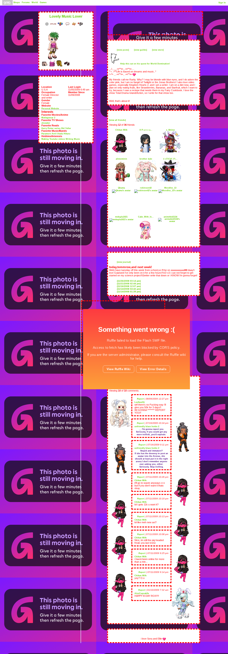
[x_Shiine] (170, 152)
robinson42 (146, 188)
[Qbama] (121, 190)
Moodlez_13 (170, 188)
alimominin (121, 159)
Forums (26, 2)
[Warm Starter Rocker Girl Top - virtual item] (52, 66)
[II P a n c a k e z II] (146, 152)
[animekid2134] (170, 221)
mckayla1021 (121, 217)
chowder (45, 123)
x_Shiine (170, 130)
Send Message (68, 23)
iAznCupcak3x (141, 593)
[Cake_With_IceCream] (146, 239)
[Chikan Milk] (121, 152)
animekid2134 (170, 217)
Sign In (222, 3)
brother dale (146, 159)
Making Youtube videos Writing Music (60, 139)
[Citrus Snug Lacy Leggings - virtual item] (59, 66)
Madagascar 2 (48, 118)
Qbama (121, 188)
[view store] (158, 50)
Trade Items (74, 23)
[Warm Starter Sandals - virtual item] (66, 66)
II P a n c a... (146, 130)
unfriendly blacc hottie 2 (146, 426)
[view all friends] (117, 120)
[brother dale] (146, 181)
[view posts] (123, 50)
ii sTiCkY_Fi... (170, 159)
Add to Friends (61, 23)
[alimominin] (121, 181)
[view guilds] (140, 50)
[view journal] (124, 262)
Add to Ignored (81, 23)
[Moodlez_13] (170, 190)
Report (140, 399)
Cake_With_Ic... (146, 217)
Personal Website (50, 108)
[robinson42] (146, 190)
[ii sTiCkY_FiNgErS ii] (170, 181)
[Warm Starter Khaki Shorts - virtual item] (44, 66)
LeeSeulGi (139, 402)
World (35, 2)
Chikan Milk (121, 130)
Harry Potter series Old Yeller (56, 128)
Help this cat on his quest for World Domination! (145, 64)
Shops (16, 2)
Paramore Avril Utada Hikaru (55, 134)
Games (43, 2)
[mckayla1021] (121, 219)
